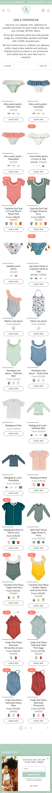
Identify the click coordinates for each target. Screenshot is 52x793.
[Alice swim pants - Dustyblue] (38, 86)
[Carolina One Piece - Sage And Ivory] (13, 567)
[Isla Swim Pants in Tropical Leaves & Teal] (38, 248)
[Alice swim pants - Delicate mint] (13, 86)
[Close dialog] (47, 758)
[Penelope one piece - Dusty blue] (38, 353)
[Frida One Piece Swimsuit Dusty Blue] (13, 682)
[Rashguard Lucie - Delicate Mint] (38, 408)
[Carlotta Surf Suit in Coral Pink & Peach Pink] (13, 191)
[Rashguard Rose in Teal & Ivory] (13, 512)
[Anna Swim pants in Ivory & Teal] (38, 139)
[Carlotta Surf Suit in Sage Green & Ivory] (38, 191)
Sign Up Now (34, 774)
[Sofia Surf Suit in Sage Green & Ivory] (38, 512)
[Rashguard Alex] (13, 408)
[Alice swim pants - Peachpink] (13, 139)
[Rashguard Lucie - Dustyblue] (13, 460)
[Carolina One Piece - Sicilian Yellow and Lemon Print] (38, 567)
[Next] (41, 728)
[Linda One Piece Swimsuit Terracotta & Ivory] (13, 625)
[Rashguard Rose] (38, 460)
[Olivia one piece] (38, 303)
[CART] (48, 10)
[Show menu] (3, 10)
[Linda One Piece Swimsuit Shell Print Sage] (38, 625)
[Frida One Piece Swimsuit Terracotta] (38, 682)
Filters (8, 66)
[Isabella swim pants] (13, 248)
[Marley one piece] (13, 303)
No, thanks (34, 786)
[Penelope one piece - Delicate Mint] (13, 353)
